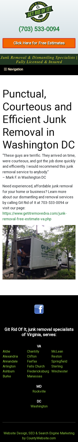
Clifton (32, 356)
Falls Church (36, 366)
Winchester (59, 371)
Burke (7, 376)
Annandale (10, 361)
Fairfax (32, 361)
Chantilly (33, 351)
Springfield (59, 361)
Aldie (6, 351)
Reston (56, 356)
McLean (57, 351)
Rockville (39, 391)
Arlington (9, 366)
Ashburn (9, 371)
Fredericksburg (38, 371)
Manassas (34, 376)
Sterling (57, 366)
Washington (39, 406)
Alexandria (10, 356)
